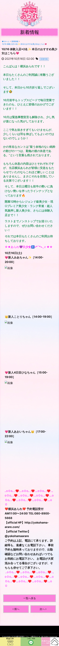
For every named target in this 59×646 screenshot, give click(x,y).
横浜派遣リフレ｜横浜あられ (28, 636)
